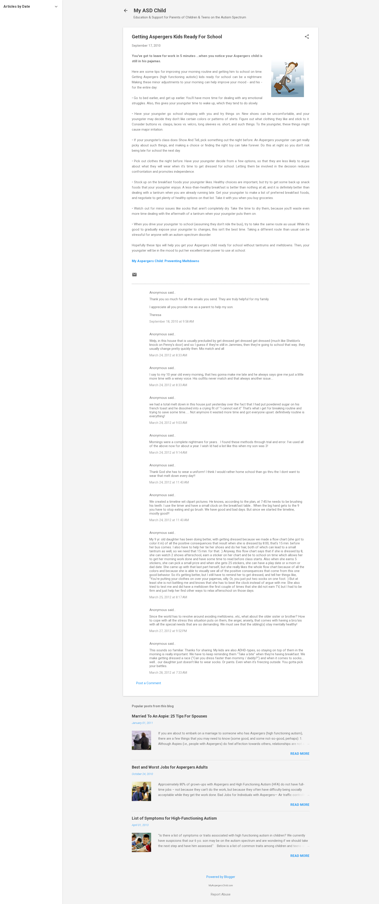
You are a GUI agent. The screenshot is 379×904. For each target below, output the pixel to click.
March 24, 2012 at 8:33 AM (168, 355)
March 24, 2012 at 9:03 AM (168, 423)
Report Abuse (221, 894)
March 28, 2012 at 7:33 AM (168, 673)
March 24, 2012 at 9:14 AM (168, 453)
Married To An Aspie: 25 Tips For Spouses (169, 716)
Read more (299, 754)
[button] (306, 37)
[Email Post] (134, 276)
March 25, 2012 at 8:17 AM (168, 597)
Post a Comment (148, 683)
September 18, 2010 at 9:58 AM (171, 321)
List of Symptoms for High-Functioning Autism (174, 818)
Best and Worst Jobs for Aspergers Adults (170, 767)
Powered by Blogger (220, 877)
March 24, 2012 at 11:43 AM (169, 482)
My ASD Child (150, 10)
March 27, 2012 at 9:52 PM (168, 631)
